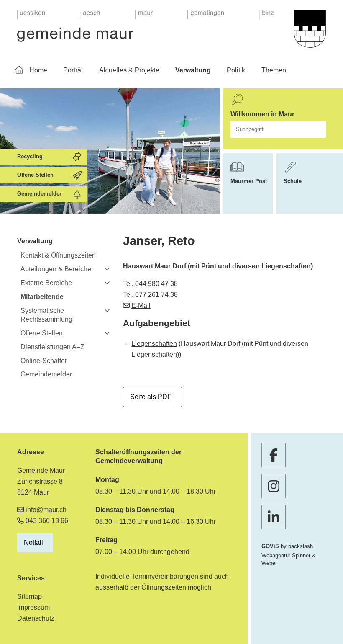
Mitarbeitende (42, 296)
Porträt (73, 70)
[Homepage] (145, 26)
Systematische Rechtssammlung (46, 315)
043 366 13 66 (47, 520)
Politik (236, 70)
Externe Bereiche (46, 282)
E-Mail (141, 305)
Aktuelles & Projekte (129, 70)
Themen (273, 70)
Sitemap (29, 596)
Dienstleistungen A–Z (52, 346)
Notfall (33, 542)
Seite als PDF (151, 396)
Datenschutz (35, 618)
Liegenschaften (154, 343)
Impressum (33, 607)
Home (38, 70)
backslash (300, 546)
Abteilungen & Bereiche (55, 269)
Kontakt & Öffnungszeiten (58, 255)
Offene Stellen (41, 333)
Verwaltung (193, 70)
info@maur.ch (46, 509)
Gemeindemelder (46, 374)
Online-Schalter (43, 360)
